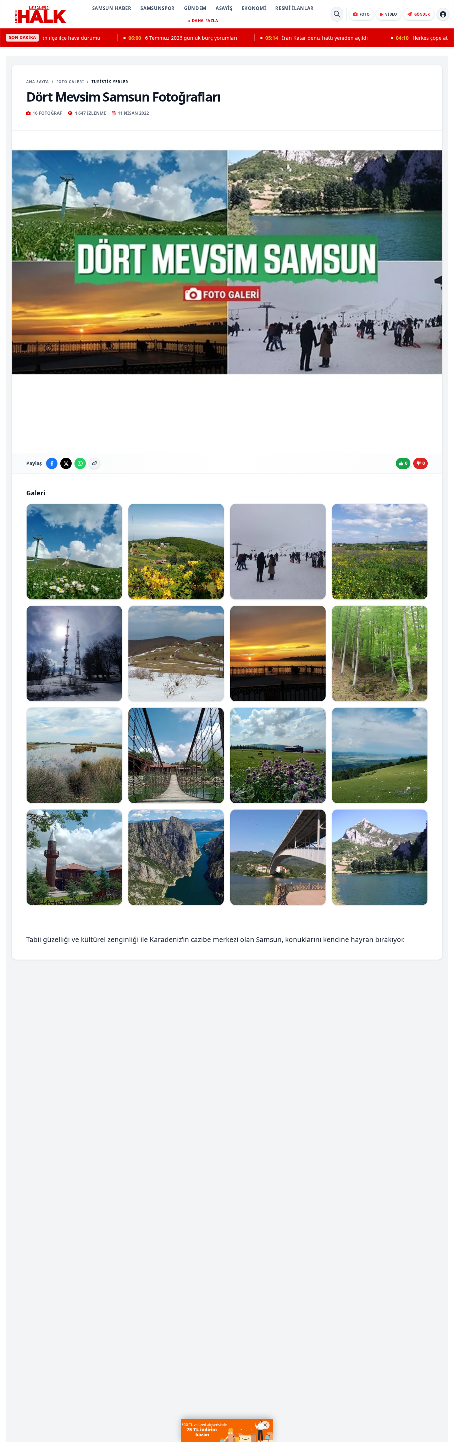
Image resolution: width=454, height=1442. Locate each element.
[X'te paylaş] (66, 463)
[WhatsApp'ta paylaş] (80, 463)
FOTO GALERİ (70, 81)
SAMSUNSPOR (157, 8)
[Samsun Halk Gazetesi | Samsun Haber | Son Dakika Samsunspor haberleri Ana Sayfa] (40, 14)
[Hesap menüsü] (443, 14)
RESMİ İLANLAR (294, 8)
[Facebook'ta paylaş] (51, 463)
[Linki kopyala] (94, 463)
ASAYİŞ (224, 8)
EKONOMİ (254, 8)
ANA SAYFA (37, 81)
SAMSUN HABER (112, 8)
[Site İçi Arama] (337, 14)
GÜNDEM (195, 8)
